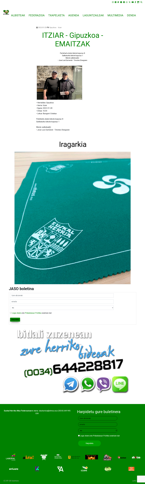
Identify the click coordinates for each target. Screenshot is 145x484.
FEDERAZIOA (37, 15)
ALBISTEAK (18, 15)
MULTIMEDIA (115, 15)
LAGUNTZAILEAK (93, 15)
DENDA (131, 15)
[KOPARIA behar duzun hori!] (37, 469)
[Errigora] (13, 469)
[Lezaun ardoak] (91, 457)
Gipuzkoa (52, 27)
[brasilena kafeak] (131, 469)
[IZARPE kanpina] (84, 469)
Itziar (60, 27)
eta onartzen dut (32, 313)
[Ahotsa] (136, 457)
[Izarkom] (122, 457)
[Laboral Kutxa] (10, 457)
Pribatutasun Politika (33, 313)
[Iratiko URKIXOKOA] (107, 457)
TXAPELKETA (56, 15)
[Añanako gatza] (58, 457)
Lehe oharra (136, 481)
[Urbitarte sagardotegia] (44, 457)
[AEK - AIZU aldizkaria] (28, 457)
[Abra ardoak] (61, 469)
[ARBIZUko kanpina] (108, 469)
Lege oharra (16, 313)
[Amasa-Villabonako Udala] (74, 457)
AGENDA (73, 15)
